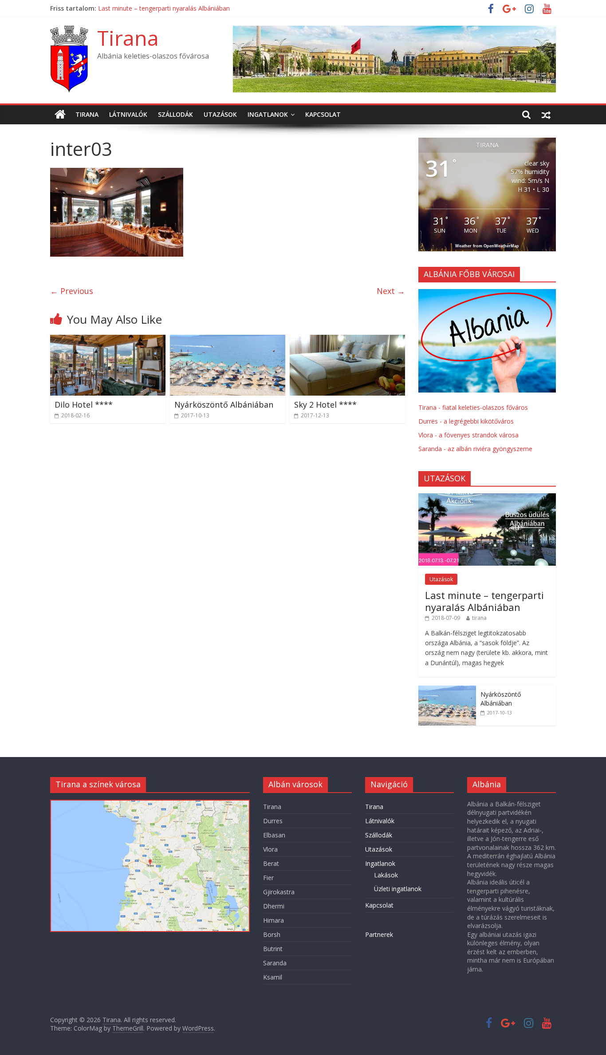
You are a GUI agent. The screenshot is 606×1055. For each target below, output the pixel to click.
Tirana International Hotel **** (143, 8)
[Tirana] (60, 114)
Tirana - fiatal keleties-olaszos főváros (473, 407)
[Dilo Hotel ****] (107, 340)
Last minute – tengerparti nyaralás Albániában (484, 600)
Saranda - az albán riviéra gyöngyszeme (475, 448)
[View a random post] (546, 114)
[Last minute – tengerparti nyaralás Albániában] (487, 498)
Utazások (220, 114)
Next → (391, 291)
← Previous (71, 291)
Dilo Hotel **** (84, 404)
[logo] (487, 294)
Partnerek (379, 934)
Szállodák (175, 114)
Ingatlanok (268, 114)
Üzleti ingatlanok (397, 888)
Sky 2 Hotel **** (325, 404)
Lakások (386, 875)
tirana (479, 618)
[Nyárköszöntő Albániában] (227, 340)
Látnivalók (128, 114)
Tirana (128, 38)
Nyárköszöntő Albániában (223, 404)
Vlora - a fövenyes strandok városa (468, 435)
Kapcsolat (323, 114)
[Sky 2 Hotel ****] (347, 340)
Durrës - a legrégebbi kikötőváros (466, 421)
